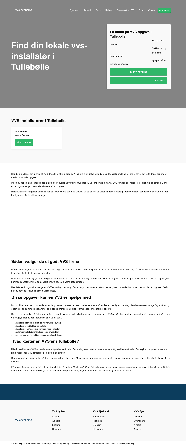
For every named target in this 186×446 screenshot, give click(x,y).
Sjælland (74, 10)
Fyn (97, 10)
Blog (141, 10)
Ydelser (108, 10)
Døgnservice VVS (125, 10)
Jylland (87, 10)
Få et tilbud (164, 10)
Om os (151, 10)
